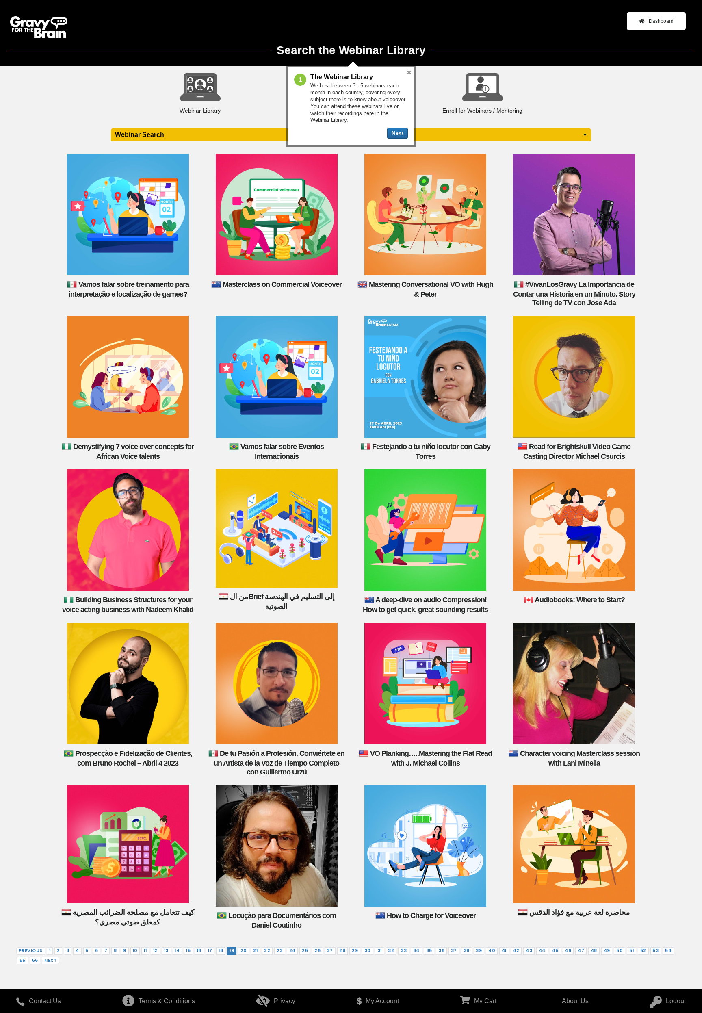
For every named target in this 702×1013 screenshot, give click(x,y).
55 (23, 960)
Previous (31, 951)
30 (367, 951)
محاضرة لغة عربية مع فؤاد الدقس (579, 912)
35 (429, 951)
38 (467, 951)
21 (255, 951)
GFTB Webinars (38, 27)
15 (188, 951)
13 (166, 951)
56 (35, 960)
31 (379, 951)
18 (221, 951)
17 (210, 951)
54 (668, 951)
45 (555, 951)
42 (516, 951)
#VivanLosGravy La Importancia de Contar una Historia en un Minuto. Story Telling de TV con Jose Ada (574, 293)
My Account (382, 1001)
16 (199, 951)
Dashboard (661, 21)
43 (529, 951)
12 (155, 951)
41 (504, 951)
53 (655, 951)
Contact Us (45, 1001)
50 (619, 951)
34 (416, 951)
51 (631, 951)
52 (643, 951)
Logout (676, 1001)
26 (317, 951)
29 (355, 951)
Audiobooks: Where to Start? (580, 600)
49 (607, 951)
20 (243, 951)
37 (454, 951)
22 (267, 951)
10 (135, 951)
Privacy (284, 1001)
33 (404, 951)
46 (568, 951)
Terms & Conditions (167, 1001)
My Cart (485, 1001)
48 (594, 951)
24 (292, 951)
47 (581, 951)
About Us (575, 1001)
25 (305, 951)
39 (479, 951)
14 (177, 951)
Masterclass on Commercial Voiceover (282, 284)
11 (145, 951)
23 (280, 951)
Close (409, 72)
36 (441, 951)
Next (50, 960)
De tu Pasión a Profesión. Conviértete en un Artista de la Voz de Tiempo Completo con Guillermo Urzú (279, 762)
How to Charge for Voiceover (431, 915)
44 (542, 951)
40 (491, 951)
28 (342, 951)
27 (330, 951)
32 (391, 951)
